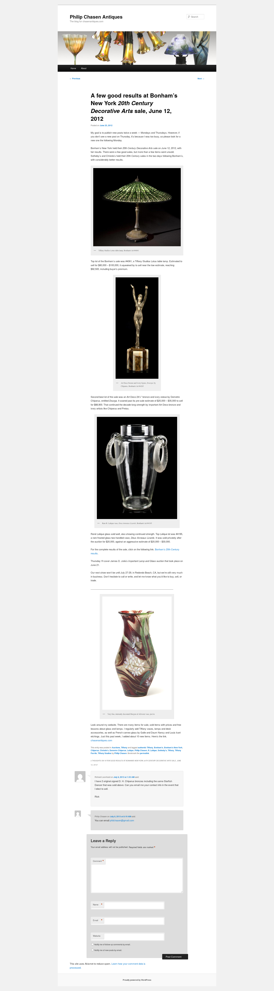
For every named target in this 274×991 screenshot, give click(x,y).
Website (96, 935)
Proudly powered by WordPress (137, 979)
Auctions (116, 747)
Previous (75, 78)
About (83, 68)
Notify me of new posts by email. (108, 950)
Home (73, 68)
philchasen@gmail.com (122, 820)
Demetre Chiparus (118, 750)
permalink (144, 753)
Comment (98, 861)
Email (97, 920)
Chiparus (95, 750)
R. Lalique (152, 750)
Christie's (104, 750)
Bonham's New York (173, 747)
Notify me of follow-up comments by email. (112, 944)
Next (201, 78)
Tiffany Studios (104, 753)
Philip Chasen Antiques (96, 16)
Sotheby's (162, 750)
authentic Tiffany (145, 747)
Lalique (130, 750)
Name (97, 904)
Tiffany (124, 747)
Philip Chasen (141, 750)
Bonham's (158, 747)
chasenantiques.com (101, 740)
